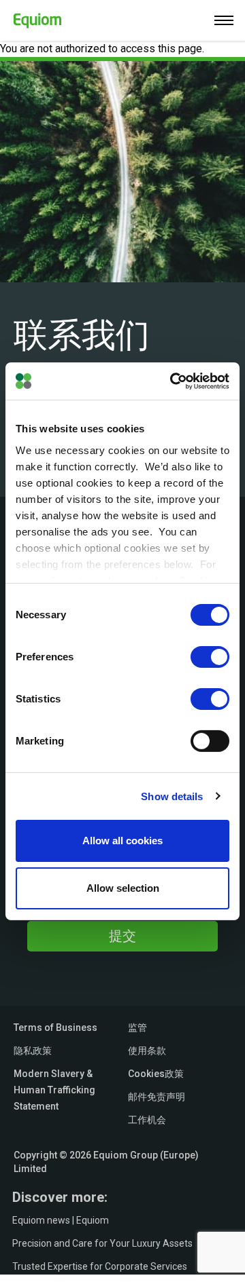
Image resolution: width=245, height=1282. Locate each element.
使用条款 (147, 1050)
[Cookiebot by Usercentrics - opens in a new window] (172, 381)
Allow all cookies (122, 840)
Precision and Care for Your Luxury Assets (102, 1243)
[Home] (30, 18)
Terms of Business (55, 1027)
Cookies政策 (156, 1073)
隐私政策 (33, 1050)
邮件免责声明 (156, 1096)
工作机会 (147, 1119)
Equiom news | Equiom (60, 1220)
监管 (137, 1027)
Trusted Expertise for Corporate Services (99, 1266)
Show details (172, 796)
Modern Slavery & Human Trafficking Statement (54, 1090)
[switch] (210, 657)
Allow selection (122, 888)
